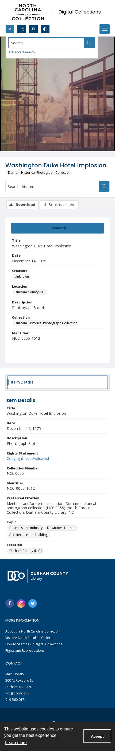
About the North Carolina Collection (32, 631)
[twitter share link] (32, 603)
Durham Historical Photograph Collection (39, 172)
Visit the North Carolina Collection (30, 637)
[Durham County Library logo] (37, 575)
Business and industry (26, 527)
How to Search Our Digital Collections (33, 644)
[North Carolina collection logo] (57, 12)
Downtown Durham (61, 527)
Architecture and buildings (29, 534)
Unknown (22, 276)
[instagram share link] (21, 603)
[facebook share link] (9, 603)
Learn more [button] (16, 742)
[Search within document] (104, 186)
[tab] (57, 228)
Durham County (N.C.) (31, 292)
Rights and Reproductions (24, 650)
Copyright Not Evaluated (28, 458)
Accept (97, 736)
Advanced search (22, 52)
